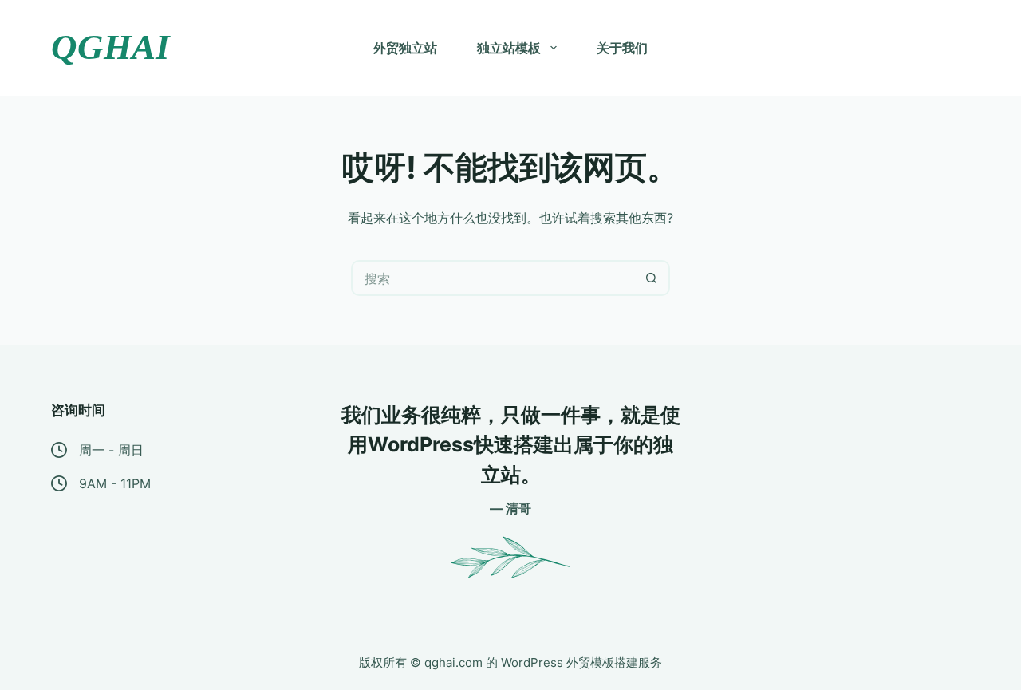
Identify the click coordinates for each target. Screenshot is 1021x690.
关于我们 (622, 48)
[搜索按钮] (652, 278)
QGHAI (110, 47)
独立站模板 (509, 48)
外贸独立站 (405, 48)
